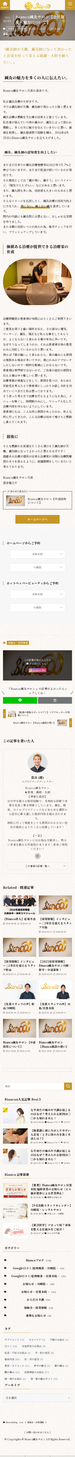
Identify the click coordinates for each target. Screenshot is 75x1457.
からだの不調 (38, 1300)
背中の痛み (42, 1365)
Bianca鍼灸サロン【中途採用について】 (47, 501)
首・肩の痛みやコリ (44, 1378)
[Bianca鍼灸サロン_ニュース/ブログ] (37, 6)
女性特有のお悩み (34, 1346)
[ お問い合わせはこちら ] (37, 1432)
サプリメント (14, 1339)
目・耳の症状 (33, 1359)
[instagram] (37, 856)
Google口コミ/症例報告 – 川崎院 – (39, 1268)
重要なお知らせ (38, 1315)
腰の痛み (12, 1372)
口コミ (11, 1346)
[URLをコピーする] (55, 700)
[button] (20, 700)
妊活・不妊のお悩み (17, 1352)
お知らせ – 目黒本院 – (38, 1292)
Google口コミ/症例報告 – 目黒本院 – (38, 1276)
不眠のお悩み (59, 1339)
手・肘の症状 (44, 1352)
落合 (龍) (37, 777)
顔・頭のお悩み (15, 1378)
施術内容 (12, 1359)
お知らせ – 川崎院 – (39, 1284)
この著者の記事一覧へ (37, 866)
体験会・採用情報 (17, 28)
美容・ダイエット (17, 1365)
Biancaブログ (39, 1260)
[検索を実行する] (68, 1086)
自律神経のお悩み (36, 1372)
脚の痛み (61, 1365)
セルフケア (37, 1339)
